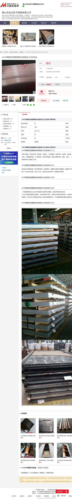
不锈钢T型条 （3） (7, 121)
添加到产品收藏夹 (6, 170)
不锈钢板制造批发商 (52, 490)
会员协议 (54, 496)
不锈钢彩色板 (50, 473)
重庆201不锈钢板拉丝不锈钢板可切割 (29, 46)
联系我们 (22, 496)
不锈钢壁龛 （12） (7, 126)
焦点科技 (48, 498)
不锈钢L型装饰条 (13, 52)
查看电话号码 (7, 140)
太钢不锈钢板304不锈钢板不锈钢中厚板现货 (49, 46)
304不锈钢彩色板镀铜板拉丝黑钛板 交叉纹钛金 (49, 491)
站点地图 (38, 496)
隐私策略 (46, 496)
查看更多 (9, 148)
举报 (14, 105)
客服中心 (30, 496)
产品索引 (4, 168)
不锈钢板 (21, 52)
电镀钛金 (42, 473)
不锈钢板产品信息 (40, 490)
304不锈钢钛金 (34, 473)
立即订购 (65, 100)
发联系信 (43, 100)
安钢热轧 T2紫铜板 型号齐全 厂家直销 (11, 46)
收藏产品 (6, 105)
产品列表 (5, 52)
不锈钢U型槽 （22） (8, 119)
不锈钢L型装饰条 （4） (9, 124)
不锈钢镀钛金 (24, 473)
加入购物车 (56, 100)
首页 (1, 52)
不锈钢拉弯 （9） (7, 128)
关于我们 (14, 496)
